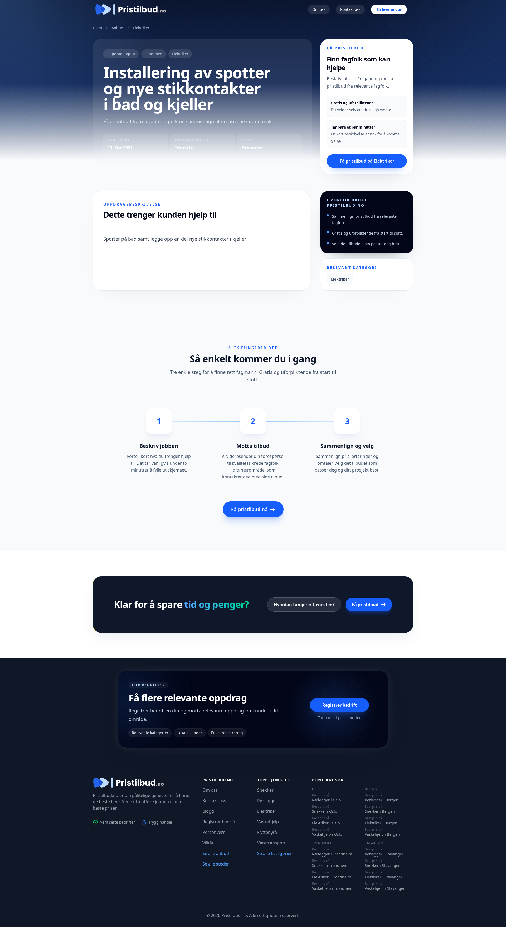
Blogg (208, 811)
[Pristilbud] (131, 9)
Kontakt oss (350, 9)
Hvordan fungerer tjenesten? (304, 604)
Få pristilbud (365, 604)
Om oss (318, 9)
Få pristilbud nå (249, 509)
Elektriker (141, 27)
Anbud (117, 27)
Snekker (265, 790)
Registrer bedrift (339, 705)
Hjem (97, 27)
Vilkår (208, 843)
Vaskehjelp (268, 822)
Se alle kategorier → (277, 853)
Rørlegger (267, 801)
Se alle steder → (218, 864)
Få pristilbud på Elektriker (367, 161)
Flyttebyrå (267, 832)
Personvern (214, 832)
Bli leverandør (389, 9)
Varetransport (271, 843)
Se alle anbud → (218, 853)
